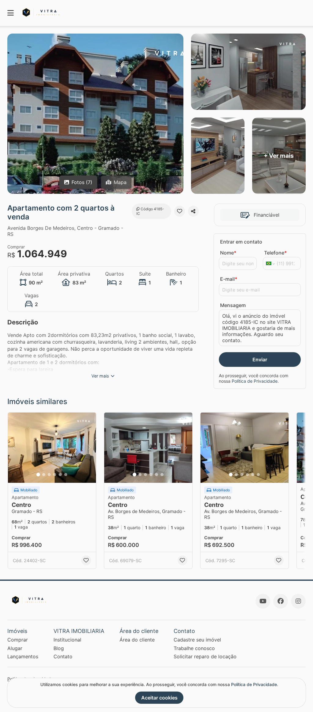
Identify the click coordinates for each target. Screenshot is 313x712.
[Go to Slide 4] (54, 474)
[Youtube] (263, 601)
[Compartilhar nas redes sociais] (193, 211)
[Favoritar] (179, 211)
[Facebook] (280, 601)
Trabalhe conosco (194, 648)
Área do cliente (137, 640)
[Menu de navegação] (10, 13)
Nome (228, 253)
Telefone (275, 253)
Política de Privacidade (255, 381)
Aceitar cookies (159, 698)
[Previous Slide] (14, 448)
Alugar (14, 648)
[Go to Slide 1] (38, 474)
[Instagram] (298, 601)
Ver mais (100, 375)
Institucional (67, 640)
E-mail (228, 279)
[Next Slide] (89, 448)
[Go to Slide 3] (49, 474)
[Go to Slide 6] (65, 474)
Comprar (17, 640)
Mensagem (233, 305)
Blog (58, 648)
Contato (62, 656)
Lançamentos (22, 656)
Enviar (259, 359)
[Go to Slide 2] (43, 474)
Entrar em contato (241, 242)
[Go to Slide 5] (60, 474)
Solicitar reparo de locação (205, 656)
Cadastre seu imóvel (197, 640)
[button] (52, 448)
